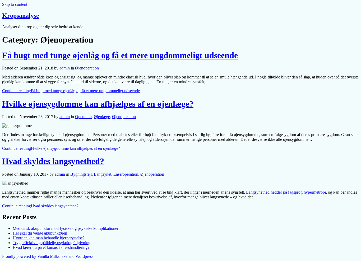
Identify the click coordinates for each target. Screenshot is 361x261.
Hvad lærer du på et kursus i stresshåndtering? (51, 247)
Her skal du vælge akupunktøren (40, 233)
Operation (83, 116)
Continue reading (71, 90)
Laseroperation (125, 174)
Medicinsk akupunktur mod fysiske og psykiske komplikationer (65, 228)
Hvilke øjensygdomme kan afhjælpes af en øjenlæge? (97, 104)
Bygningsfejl (81, 174)
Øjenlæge (102, 116)
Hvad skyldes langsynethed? (53, 161)
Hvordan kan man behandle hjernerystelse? (49, 238)
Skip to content (14, 4)
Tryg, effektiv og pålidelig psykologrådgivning (51, 242)
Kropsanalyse (20, 15)
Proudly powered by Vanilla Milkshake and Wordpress (47, 256)
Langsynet (102, 174)
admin (64, 68)
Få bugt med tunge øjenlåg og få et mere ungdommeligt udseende (120, 55)
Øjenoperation (87, 68)
